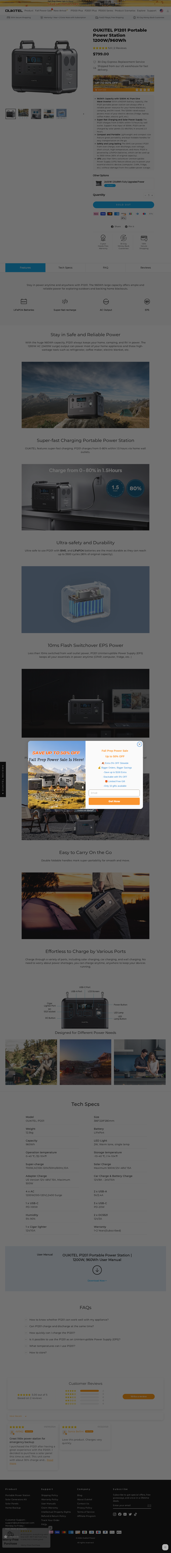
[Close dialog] (139, 744)
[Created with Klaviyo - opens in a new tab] (85, 810)
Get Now (114, 801)
